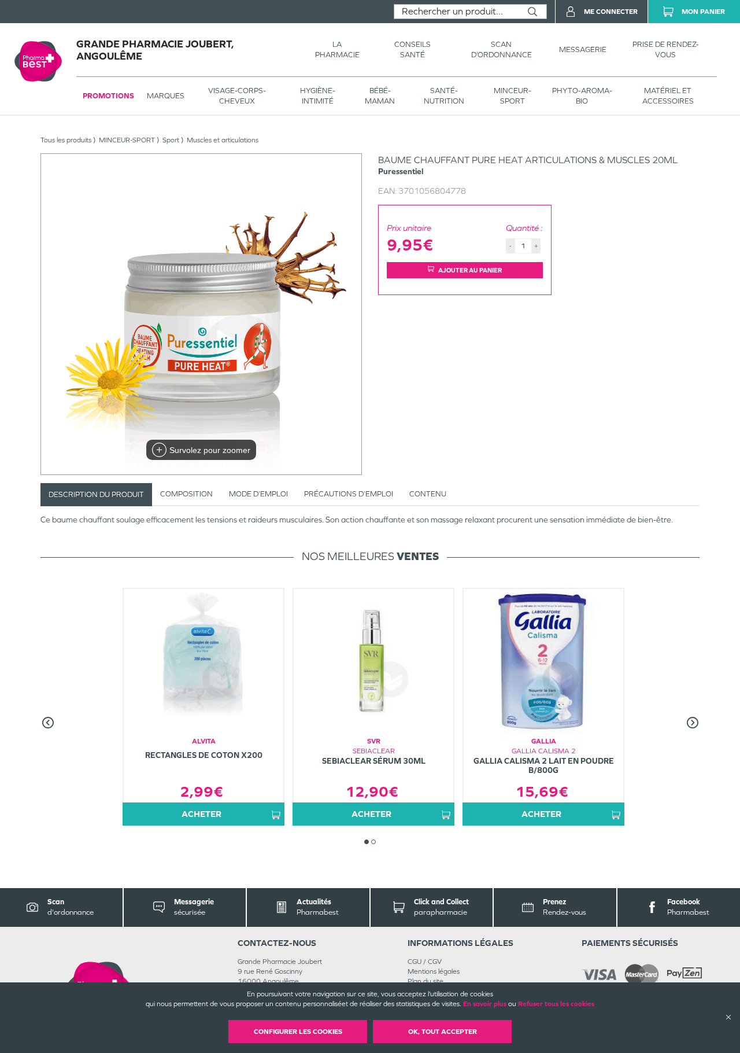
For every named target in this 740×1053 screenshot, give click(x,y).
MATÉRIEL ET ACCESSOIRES (668, 95)
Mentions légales (434, 971)
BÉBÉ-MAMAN (380, 95)
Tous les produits (65, 140)
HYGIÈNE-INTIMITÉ (317, 95)
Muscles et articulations (222, 140)
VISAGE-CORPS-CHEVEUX (237, 95)
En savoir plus (484, 1004)
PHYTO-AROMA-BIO (582, 95)
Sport (170, 140)
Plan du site (425, 981)
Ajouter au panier (470, 270)
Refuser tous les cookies (556, 1004)
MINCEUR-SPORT (512, 95)
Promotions (108, 95)
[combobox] (456, 11)
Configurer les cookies (298, 1032)
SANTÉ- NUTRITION (444, 95)
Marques (165, 95)
